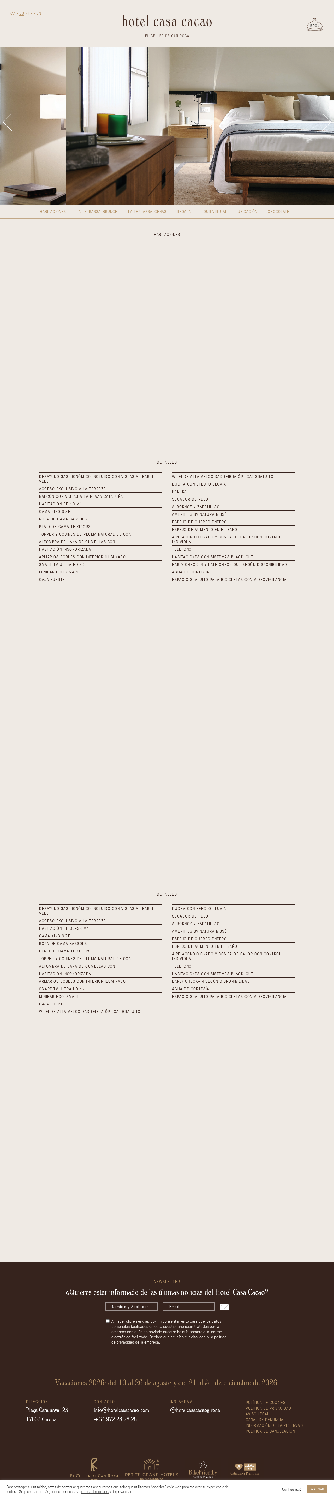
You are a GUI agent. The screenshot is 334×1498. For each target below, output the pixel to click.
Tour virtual (214, 211)
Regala (184, 211)
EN (38, 13)
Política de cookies (265, 1402)
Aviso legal (257, 1413)
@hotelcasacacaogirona (195, 1409)
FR (30, 13)
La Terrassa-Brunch (97, 211)
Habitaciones (53, 211)
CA (13, 13)
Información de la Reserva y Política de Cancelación (274, 1428)
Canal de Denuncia (264, 1419)
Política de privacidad (268, 1408)
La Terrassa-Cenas (147, 211)
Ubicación (247, 211)
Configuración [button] (292, 1489)
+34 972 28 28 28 (115, 1419)
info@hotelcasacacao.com (121, 1409)
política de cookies (94, 1491)
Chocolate (278, 211)
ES (21, 13)
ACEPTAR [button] (317, 1488)
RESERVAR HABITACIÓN (167, 796)
